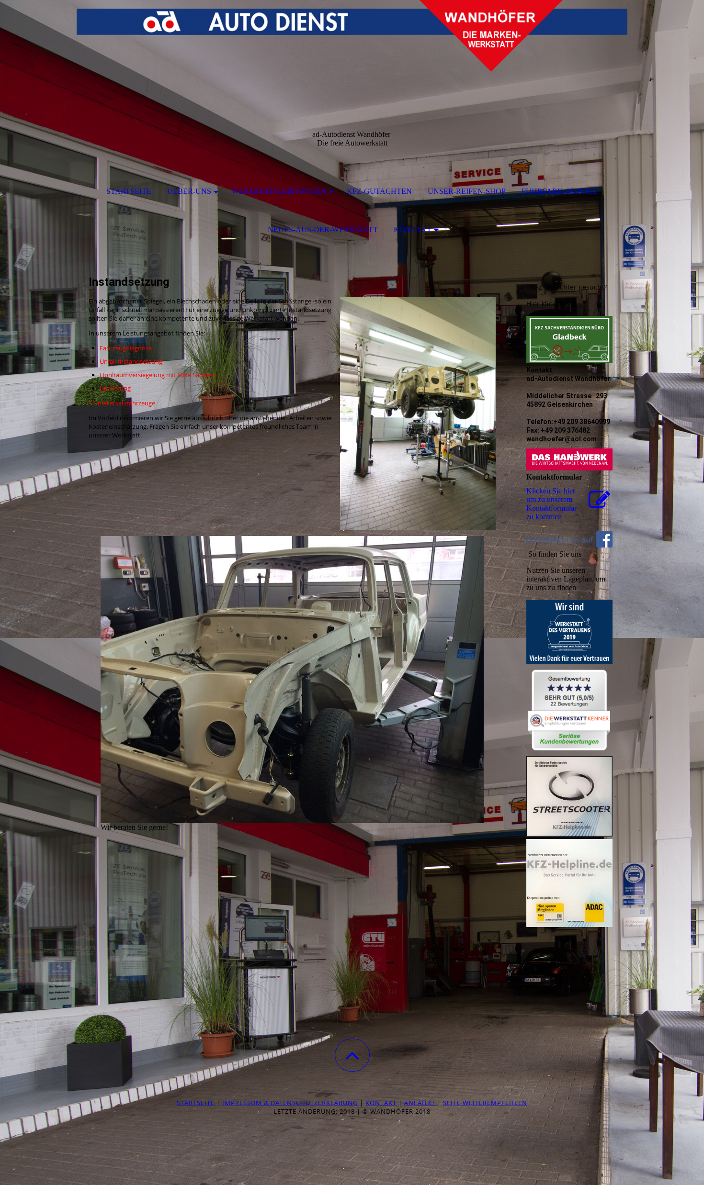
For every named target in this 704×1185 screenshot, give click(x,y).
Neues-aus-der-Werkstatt (323, 229)
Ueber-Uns (189, 191)
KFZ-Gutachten (379, 191)
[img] (352, 48)
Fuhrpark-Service (560, 191)
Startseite (128, 191)
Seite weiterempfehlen (485, 1102)
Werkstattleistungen (279, 191)
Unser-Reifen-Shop (467, 191)
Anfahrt (420, 1102)
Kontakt (412, 229)
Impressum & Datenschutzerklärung (290, 1102)
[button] (352, 1055)
